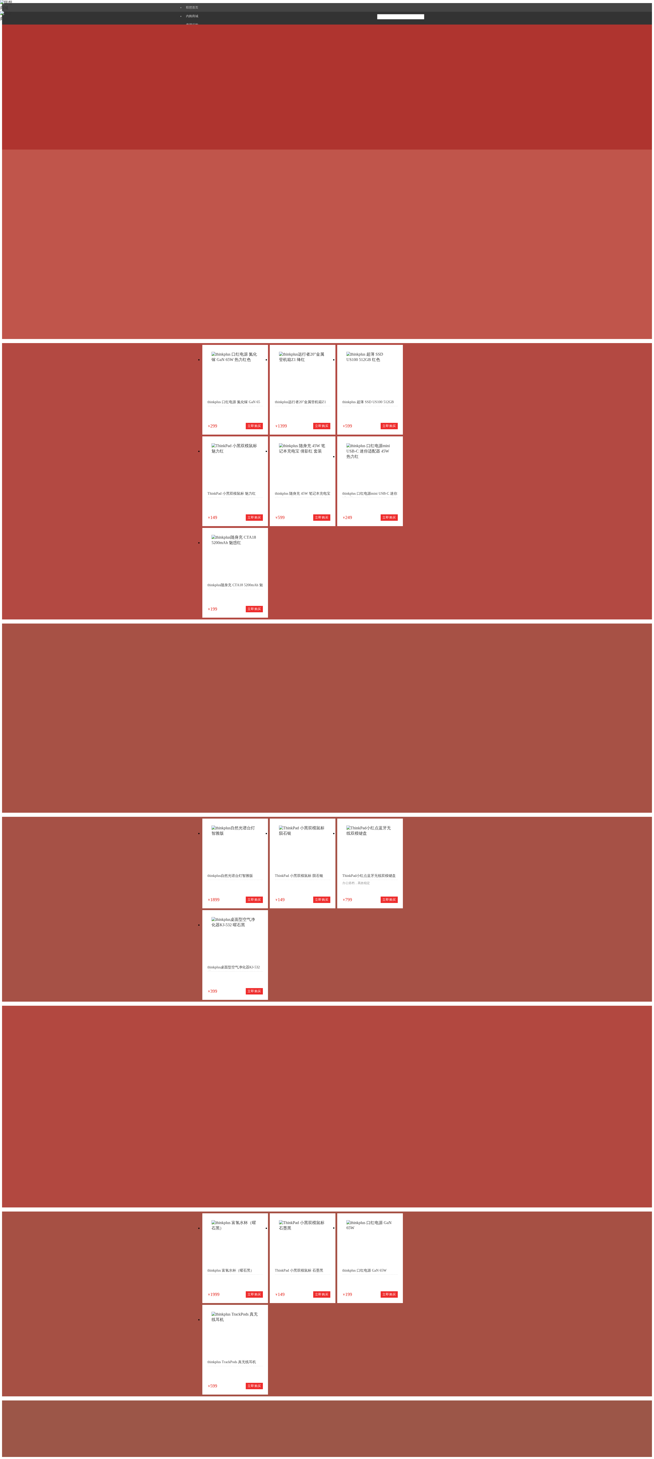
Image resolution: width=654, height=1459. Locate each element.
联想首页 (192, 7)
